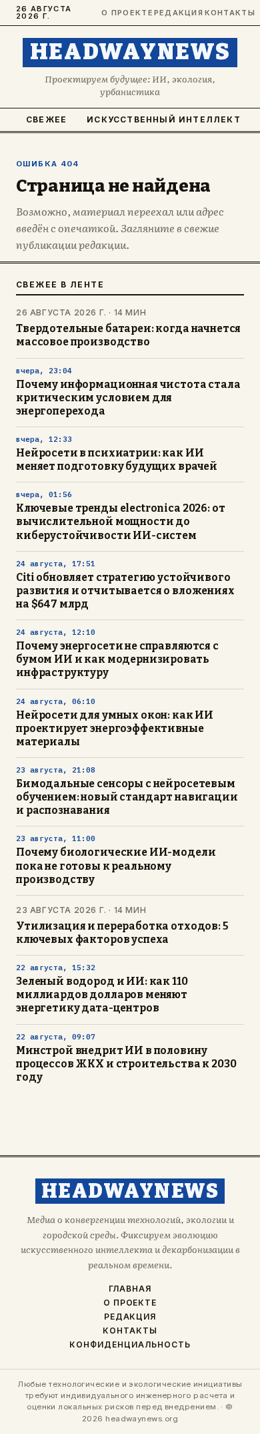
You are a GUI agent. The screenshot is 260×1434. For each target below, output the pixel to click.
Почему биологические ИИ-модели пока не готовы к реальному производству (115, 865)
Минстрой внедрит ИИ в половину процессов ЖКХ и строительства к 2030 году (126, 1064)
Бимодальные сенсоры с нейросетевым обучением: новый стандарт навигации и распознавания (127, 797)
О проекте (121, 13)
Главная (130, 1289)
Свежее (46, 119)
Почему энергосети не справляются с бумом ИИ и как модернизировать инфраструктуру (117, 659)
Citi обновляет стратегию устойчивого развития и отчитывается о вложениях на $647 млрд (125, 591)
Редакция (173, 13)
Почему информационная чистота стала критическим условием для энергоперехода (128, 398)
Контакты (225, 13)
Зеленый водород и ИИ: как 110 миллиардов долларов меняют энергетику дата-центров (102, 995)
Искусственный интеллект (164, 119)
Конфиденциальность (129, 1345)
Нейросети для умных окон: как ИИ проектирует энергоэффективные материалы (114, 728)
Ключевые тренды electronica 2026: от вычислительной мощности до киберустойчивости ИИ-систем (120, 521)
